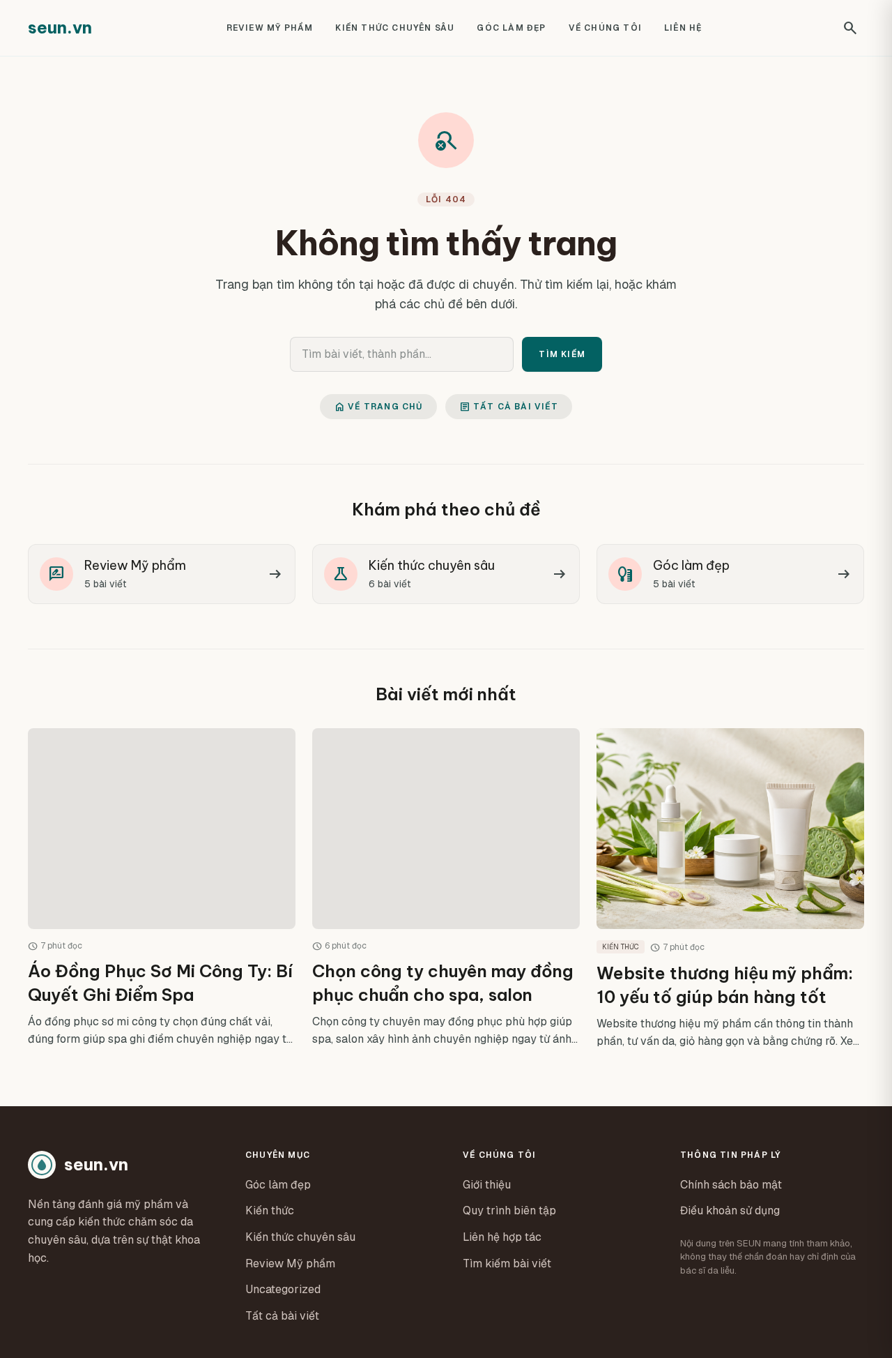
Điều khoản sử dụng (730, 1210)
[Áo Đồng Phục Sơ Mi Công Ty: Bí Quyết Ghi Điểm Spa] (161, 889)
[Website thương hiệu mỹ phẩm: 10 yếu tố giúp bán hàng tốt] (730, 889)
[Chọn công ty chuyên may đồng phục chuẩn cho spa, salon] (446, 889)
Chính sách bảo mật (731, 1184)
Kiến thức (269, 1210)
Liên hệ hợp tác (502, 1237)
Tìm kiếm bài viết (507, 1263)
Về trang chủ (378, 407)
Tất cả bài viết (508, 407)
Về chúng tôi (605, 27)
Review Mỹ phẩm (270, 27)
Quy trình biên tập (509, 1210)
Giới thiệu (487, 1184)
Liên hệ (683, 27)
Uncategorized (283, 1289)
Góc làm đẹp (511, 27)
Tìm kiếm (562, 354)
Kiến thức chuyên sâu (394, 27)
